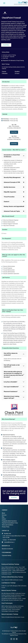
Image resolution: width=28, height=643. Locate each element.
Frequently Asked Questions (9, 521)
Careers (4, 519)
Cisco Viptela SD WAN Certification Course (12, 580)
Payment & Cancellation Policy (10, 523)
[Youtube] (17, 639)
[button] (6, 45)
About (3, 513)
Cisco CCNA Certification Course (9, 567)
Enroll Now (14, 132)
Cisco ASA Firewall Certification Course (11, 596)
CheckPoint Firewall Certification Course (11, 598)
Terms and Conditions (7, 525)
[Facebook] (11, 639)
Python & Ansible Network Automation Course (12, 617)
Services (4, 515)
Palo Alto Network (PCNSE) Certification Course (13, 593)
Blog (3, 517)
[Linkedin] (14, 639)
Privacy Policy (5, 527)
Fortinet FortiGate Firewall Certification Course (12, 595)
